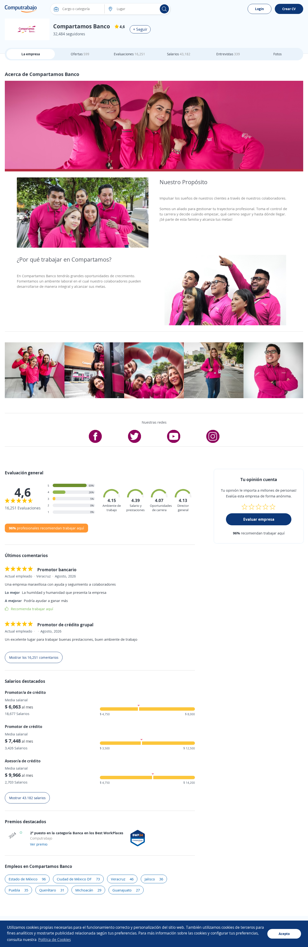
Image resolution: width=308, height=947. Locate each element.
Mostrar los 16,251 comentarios (33, 657)
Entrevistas (228, 54)
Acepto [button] (284, 933)
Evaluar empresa (258, 519)
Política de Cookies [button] (54, 939)
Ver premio (38, 844)
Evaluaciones (129, 54)
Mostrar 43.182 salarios (27, 798)
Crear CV (289, 8)
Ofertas (80, 54)
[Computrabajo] (21, 9)
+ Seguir (140, 29)
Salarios (178, 54)
